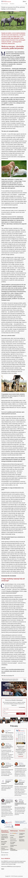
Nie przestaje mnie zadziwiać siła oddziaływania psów (19, 783)
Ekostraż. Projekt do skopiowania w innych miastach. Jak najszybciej (7, 802)
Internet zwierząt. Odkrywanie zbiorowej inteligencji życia (7, 766)
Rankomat (12, 835)
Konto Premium (4, 3)
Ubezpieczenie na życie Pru (13, 846)
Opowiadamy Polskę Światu (21, 840)
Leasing (11, 837)
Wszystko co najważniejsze (18, 876)
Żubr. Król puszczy (9, 732)
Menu (25, 1)
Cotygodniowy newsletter (22, 834)
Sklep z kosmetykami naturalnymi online (13, 849)
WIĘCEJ (2, 868)
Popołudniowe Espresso (22, 837)
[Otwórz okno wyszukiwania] (26, 3)
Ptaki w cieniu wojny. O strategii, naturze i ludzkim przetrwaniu (7, 746)
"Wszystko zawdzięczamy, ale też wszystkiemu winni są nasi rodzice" (20, 803)
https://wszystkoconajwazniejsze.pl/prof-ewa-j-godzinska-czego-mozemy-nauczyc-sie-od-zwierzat (13, 671)
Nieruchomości (13, 839)
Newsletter (12, 3)
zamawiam (20, 756)
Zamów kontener (13, 840)
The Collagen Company (12, 843)
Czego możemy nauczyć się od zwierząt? (20, 766)
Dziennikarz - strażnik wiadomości (6, 782)
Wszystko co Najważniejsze (12, 591)
